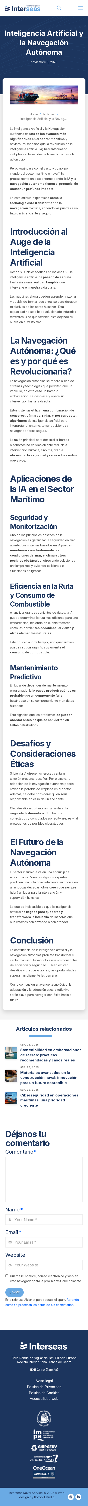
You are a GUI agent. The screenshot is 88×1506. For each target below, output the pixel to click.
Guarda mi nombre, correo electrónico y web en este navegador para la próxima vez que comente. (46, 1278)
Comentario (21, 1152)
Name (14, 1209)
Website (15, 1255)
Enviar (14, 1292)
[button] (59, 8)
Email (13, 1232)
